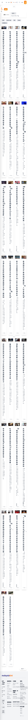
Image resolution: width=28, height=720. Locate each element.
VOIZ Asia (8, 686)
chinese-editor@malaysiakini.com (19, 697)
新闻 (21, 708)
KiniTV (8, 683)
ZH (11, 2)
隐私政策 (9, 706)
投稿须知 (15, 694)
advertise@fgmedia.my (18, 706)
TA (13, 2)
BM (8, 2)
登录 (22, 2)
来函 (21, 713)
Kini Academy (9, 693)
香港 (13, 13)
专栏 (21, 711)
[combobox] (15, 15)
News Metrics (9, 697)
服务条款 (9, 704)
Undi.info (9, 691)
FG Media (9, 689)
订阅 (25, 2)
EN (6, 2)
